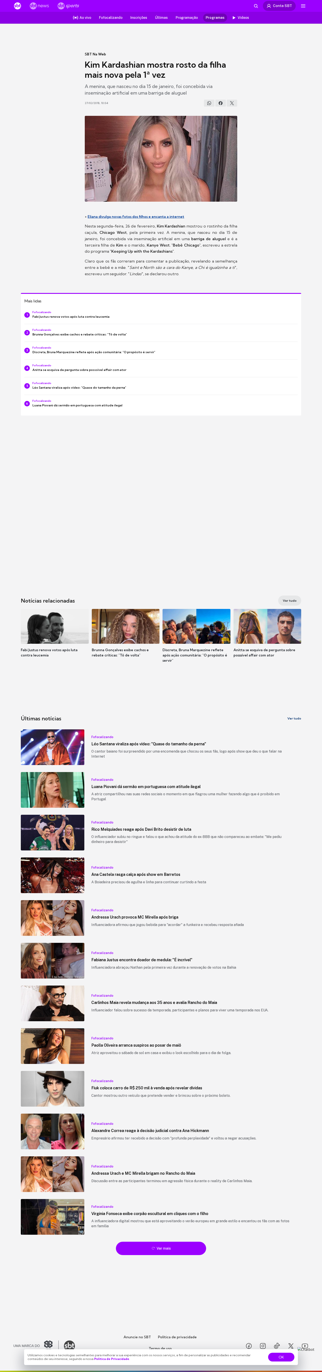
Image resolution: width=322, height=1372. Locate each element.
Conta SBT (282, 6)
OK (281, 1357)
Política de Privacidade (111, 1359)
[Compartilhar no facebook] (220, 103)
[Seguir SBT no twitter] (290, 1345)
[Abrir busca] (255, 6)
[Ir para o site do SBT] (69, 1345)
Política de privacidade (177, 1337)
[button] (55, 639)
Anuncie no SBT (137, 1337)
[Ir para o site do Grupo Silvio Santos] (36, 1345)
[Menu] (303, 6)
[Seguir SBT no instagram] (262, 1345)
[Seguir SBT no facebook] (248, 1345)
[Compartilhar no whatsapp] (209, 103)
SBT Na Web (95, 54)
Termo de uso (160, 1348)
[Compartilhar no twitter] (232, 103)
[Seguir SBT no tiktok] (276, 1345)
